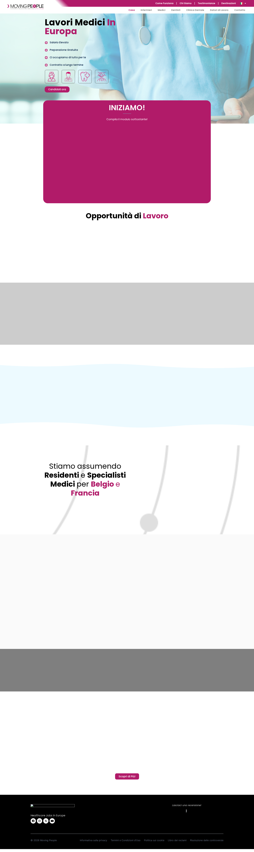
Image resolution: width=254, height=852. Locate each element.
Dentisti (175, 10)
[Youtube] (52, 821)
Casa (131, 10)
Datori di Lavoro (219, 10)
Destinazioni (228, 3)
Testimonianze (206, 3)
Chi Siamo (186, 3)
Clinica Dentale (195, 10)
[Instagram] (39, 821)
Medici (161, 10)
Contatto (239, 10)
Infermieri (146, 10)
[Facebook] (33, 821)
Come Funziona (164, 3)
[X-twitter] (46, 821)
